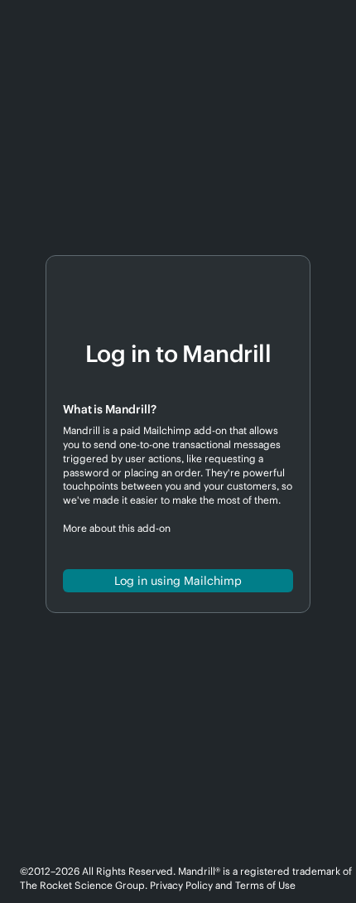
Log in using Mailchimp (178, 580)
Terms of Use (265, 885)
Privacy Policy (181, 885)
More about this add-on (117, 528)
